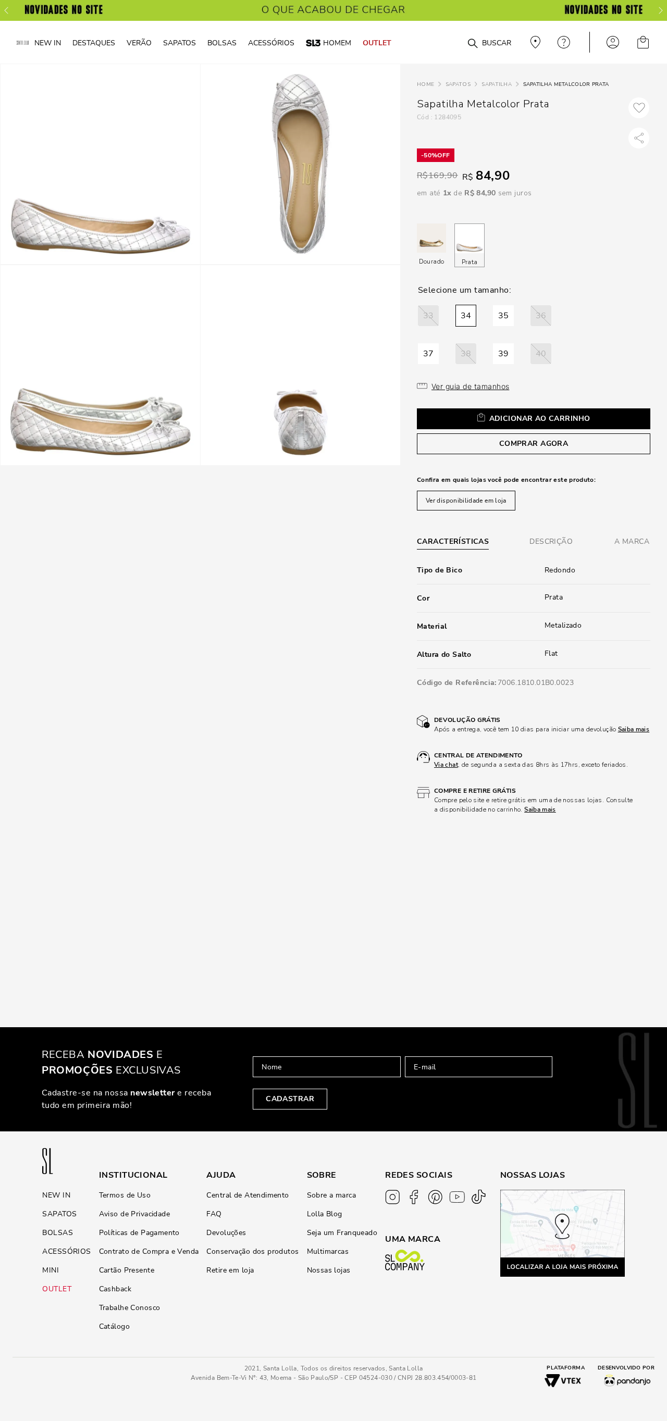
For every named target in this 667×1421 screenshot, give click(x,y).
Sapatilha (496, 84)
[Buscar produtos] (472, 44)
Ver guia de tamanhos (470, 386)
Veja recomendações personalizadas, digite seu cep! (534, 42)
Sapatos (458, 84)
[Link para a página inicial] (425, 85)
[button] (428, 315)
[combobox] (454, 42)
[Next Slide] (661, 10)
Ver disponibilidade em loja (466, 500)
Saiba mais (634, 729)
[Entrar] (613, 42)
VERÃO (139, 42)
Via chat (446, 765)
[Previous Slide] (6, 10)
